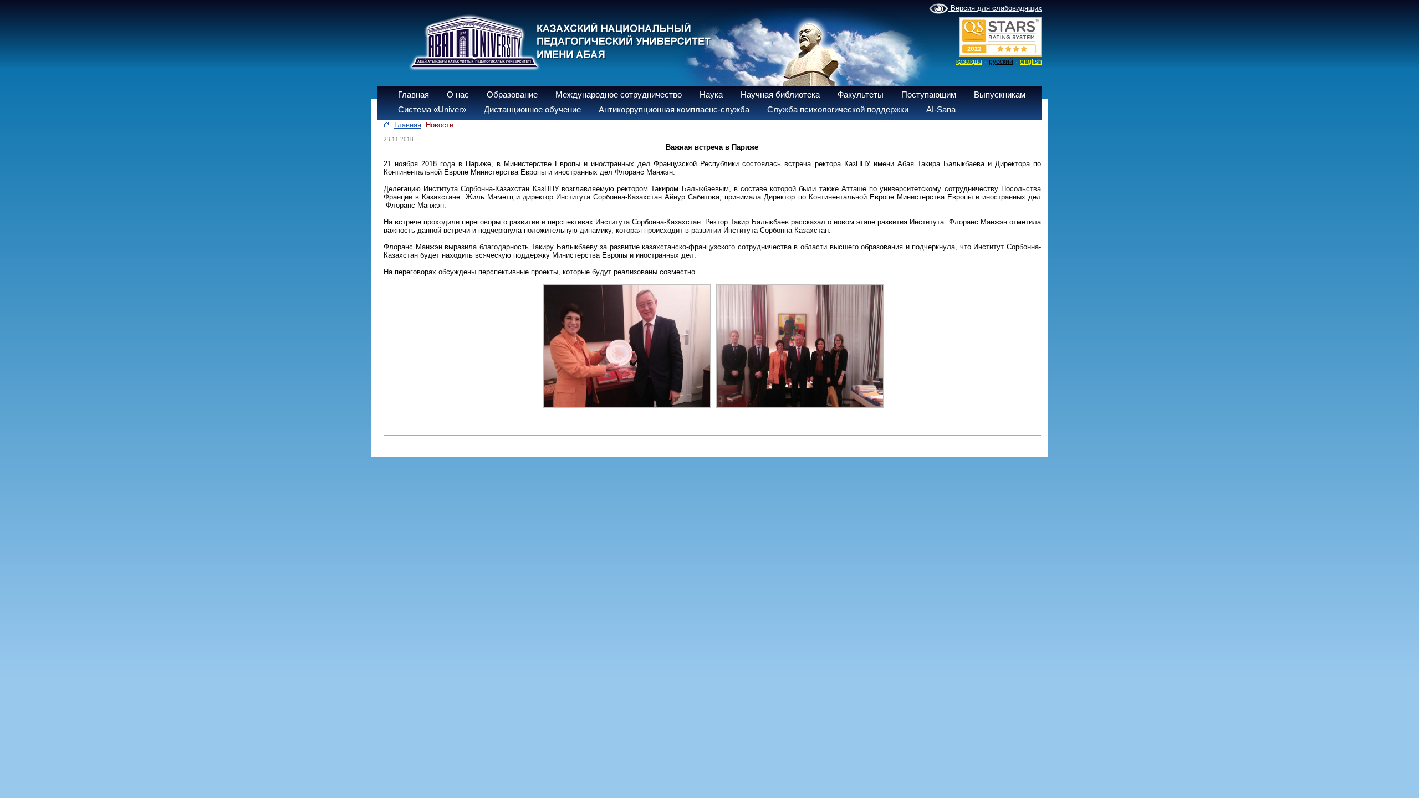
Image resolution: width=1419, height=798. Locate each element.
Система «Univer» (432, 109)
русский (1001, 61)
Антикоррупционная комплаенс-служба (674, 109)
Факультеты (861, 94)
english (1031, 61)
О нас (458, 94)
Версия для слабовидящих (995, 8)
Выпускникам (999, 94)
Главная (413, 94)
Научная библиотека (780, 94)
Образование (512, 94)
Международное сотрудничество (618, 94)
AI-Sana (941, 109)
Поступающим (928, 94)
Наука (711, 94)
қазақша (969, 61)
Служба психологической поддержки (837, 109)
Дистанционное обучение (532, 109)
